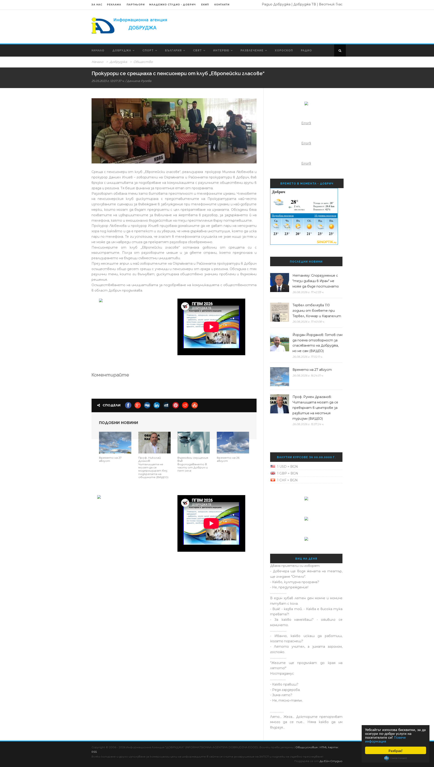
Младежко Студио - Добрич (172, 4)
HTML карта (329, 747)
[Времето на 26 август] (233, 442)
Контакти (221, 4)
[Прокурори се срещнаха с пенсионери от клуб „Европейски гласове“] (174, 130)
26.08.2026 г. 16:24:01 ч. (307, 375)
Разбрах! (396, 750)
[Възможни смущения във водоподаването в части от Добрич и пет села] (193, 442)
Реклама (114, 4)
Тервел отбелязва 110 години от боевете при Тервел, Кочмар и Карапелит (316, 310)
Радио (306, 50)
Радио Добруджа (276, 4)
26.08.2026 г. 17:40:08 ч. (308, 321)
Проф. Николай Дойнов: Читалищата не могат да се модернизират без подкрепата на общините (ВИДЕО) (153, 467)
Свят (197, 50)
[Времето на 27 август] (115, 442)
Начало (98, 50)
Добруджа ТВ (304, 4)
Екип (205, 4)
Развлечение (252, 50)
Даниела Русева (139, 81)
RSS (94, 751)
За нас (97, 4)
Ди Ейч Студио (331, 761)
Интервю (221, 50)
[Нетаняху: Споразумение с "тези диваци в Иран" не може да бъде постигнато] (279, 282)
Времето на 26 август (228, 459)
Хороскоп (284, 50)
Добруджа (121, 50)
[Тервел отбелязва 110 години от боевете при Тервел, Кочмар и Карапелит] (279, 312)
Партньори (136, 4)
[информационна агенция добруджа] (130, 25)
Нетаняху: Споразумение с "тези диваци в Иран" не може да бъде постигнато (315, 280)
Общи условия (306, 747)
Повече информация (385, 739)
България (173, 50)
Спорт (148, 50)
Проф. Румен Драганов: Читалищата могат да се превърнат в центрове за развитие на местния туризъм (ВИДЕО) (315, 407)
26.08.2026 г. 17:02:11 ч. (307, 356)
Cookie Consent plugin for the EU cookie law (395, 758)
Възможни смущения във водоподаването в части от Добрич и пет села (192, 464)
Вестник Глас (330, 4)
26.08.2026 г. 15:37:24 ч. (308, 424)
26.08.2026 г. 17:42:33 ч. (308, 292)
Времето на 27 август (110, 459)
